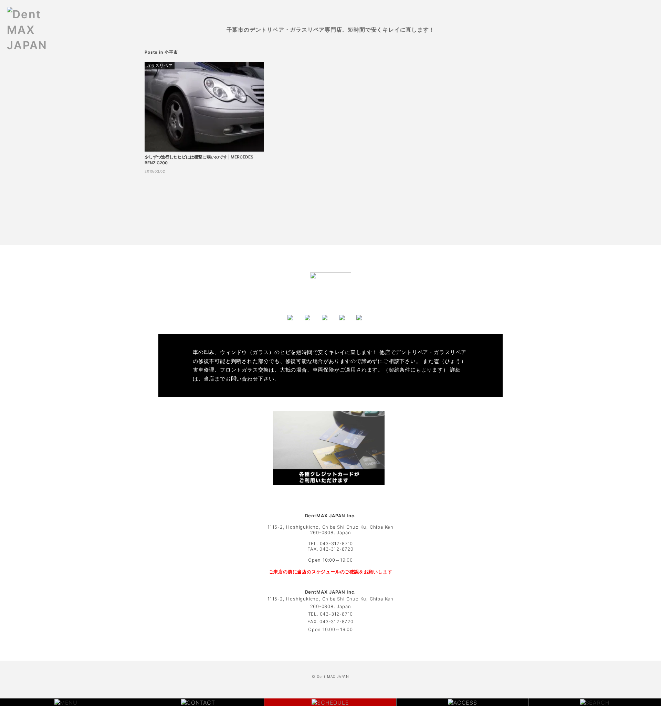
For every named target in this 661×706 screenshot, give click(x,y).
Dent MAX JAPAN (333, 676)
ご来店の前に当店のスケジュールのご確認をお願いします (330, 571)
